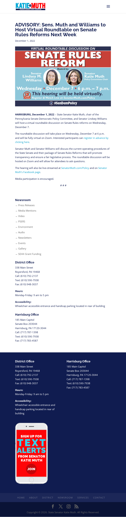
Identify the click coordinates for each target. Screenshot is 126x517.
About (33, 497)
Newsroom (65, 497)
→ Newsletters (23, 237)
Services (83, 497)
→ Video (20, 216)
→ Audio (20, 232)
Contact (99, 497)
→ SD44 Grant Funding (28, 254)
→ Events (20, 243)
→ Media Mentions (25, 210)
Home (21, 497)
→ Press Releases (25, 205)
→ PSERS (20, 221)
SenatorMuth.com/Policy (75, 168)
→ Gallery (20, 248)
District (47, 497)
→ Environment (24, 226)
